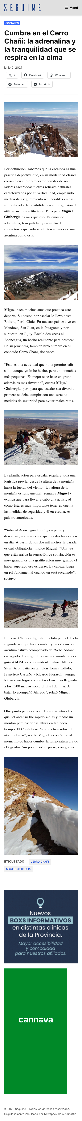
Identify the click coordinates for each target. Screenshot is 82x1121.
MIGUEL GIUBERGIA (18, 869)
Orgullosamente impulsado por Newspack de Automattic (40, 1114)
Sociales (12, 23)
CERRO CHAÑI (40, 861)
